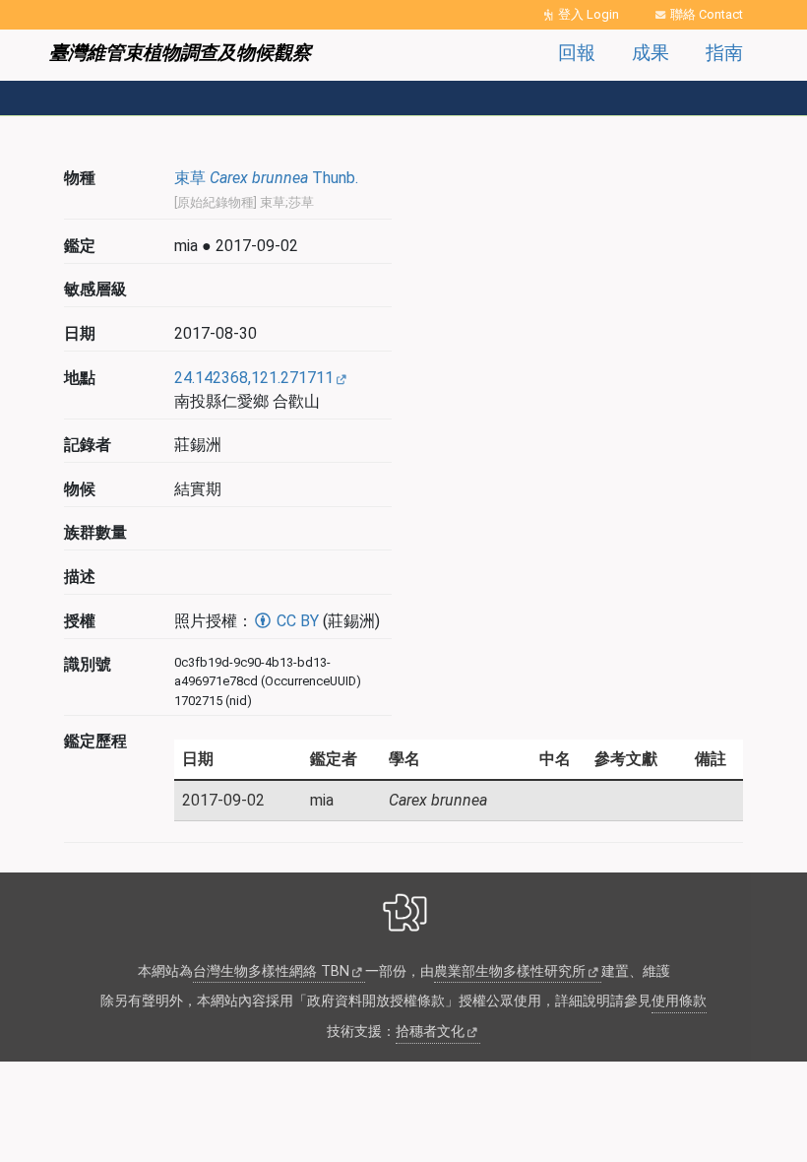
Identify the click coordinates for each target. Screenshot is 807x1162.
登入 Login (588, 14)
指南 (724, 52)
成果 (650, 52)
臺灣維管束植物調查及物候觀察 (180, 52)
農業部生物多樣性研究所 (510, 971)
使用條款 (679, 1001)
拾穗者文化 (430, 1031)
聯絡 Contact (706, 14)
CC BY (296, 621)
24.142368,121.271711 (254, 377)
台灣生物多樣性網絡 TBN (271, 971)
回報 (576, 52)
